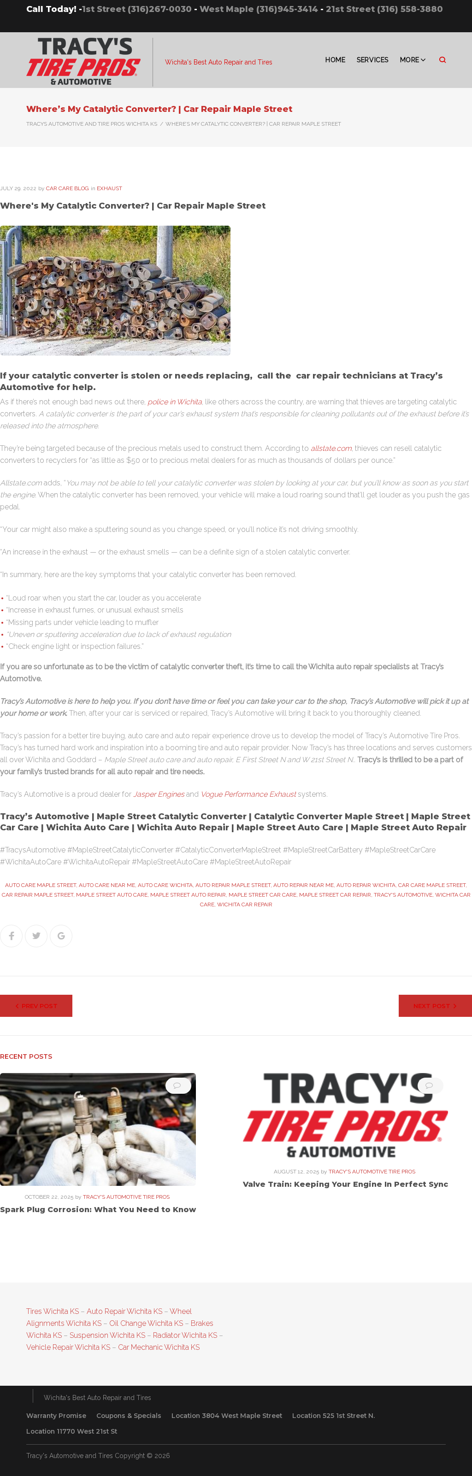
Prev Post (40, 1005)
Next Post (431, 1005)
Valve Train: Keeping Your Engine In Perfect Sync (345, 1184)
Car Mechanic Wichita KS (159, 1347)
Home (335, 60)
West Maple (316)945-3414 (259, 9)
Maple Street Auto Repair (188, 895)
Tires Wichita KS (52, 1311)
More (409, 60)
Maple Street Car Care (262, 895)
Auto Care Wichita (165, 885)
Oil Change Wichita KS (146, 1323)
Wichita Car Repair (244, 904)
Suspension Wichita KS (107, 1335)
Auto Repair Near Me (303, 885)
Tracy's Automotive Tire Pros (126, 1197)
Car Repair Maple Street (37, 895)
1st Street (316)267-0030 (137, 9)
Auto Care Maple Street (40, 885)
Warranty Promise (56, 1415)
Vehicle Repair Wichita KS (68, 1347)
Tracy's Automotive (403, 895)
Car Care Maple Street (432, 885)
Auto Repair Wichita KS (124, 1311)
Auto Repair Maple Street (233, 885)
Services (372, 60)
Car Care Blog (67, 188)
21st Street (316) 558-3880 (384, 9)
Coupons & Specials (128, 1415)
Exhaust (109, 188)
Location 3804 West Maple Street (226, 1415)
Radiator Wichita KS (185, 1335)
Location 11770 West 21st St (71, 1431)
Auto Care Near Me (107, 885)
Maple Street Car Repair (335, 895)
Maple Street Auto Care (112, 895)
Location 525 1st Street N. (333, 1415)
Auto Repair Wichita (365, 885)
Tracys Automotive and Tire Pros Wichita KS (91, 124)
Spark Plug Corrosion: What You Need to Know (98, 1209)
